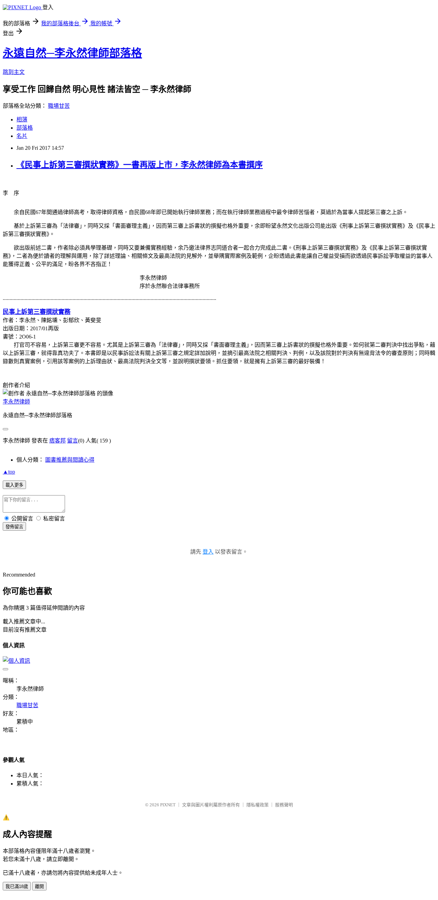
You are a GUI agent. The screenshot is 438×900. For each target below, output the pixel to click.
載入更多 (14, 485)
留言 (72, 441)
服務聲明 (284, 804)
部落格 (24, 128)
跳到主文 (14, 72)
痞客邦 (57, 441)
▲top (9, 472)
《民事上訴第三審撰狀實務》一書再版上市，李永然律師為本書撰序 (139, 164)
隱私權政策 (257, 804)
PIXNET (168, 804)
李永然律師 (16, 402)
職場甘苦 (59, 106)
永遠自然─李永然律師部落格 (72, 53)
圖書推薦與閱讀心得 (69, 460)
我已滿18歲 (16, 886)
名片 (21, 136)
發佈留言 (14, 526)
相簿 (21, 119)
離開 (39, 886)
